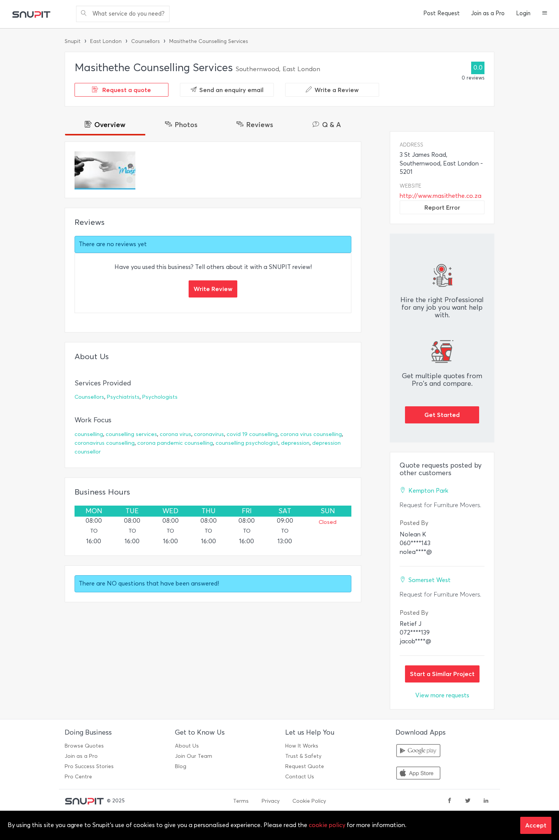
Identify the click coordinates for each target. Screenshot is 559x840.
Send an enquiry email (231, 90)
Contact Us (299, 776)
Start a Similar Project (442, 674)
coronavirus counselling (105, 443)
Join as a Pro (488, 13)
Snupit (73, 41)
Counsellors (145, 41)
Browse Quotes (84, 746)
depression (295, 443)
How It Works (301, 746)
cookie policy (327, 825)
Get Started (442, 414)
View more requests (442, 695)
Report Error (442, 207)
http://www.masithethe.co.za (440, 195)
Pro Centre (78, 776)
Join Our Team (193, 756)
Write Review (213, 289)
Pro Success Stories (89, 766)
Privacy (271, 801)
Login (523, 13)
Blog (180, 766)
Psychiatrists (123, 397)
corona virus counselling (311, 434)
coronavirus (209, 434)
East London (106, 41)
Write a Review (336, 90)
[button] (544, 13)
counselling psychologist (247, 443)
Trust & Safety (303, 756)
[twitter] (467, 801)
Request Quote (304, 766)
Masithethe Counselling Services (208, 41)
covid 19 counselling (252, 434)
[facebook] (449, 801)
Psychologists (160, 397)
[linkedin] (486, 801)
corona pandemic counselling (175, 443)
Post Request (441, 13)
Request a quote (126, 90)
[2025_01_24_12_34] (105, 170)
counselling (89, 434)
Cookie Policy (309, 801)
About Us (187, 746)
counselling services (131, 434)
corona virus (175, 434)
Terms (241, 801)
